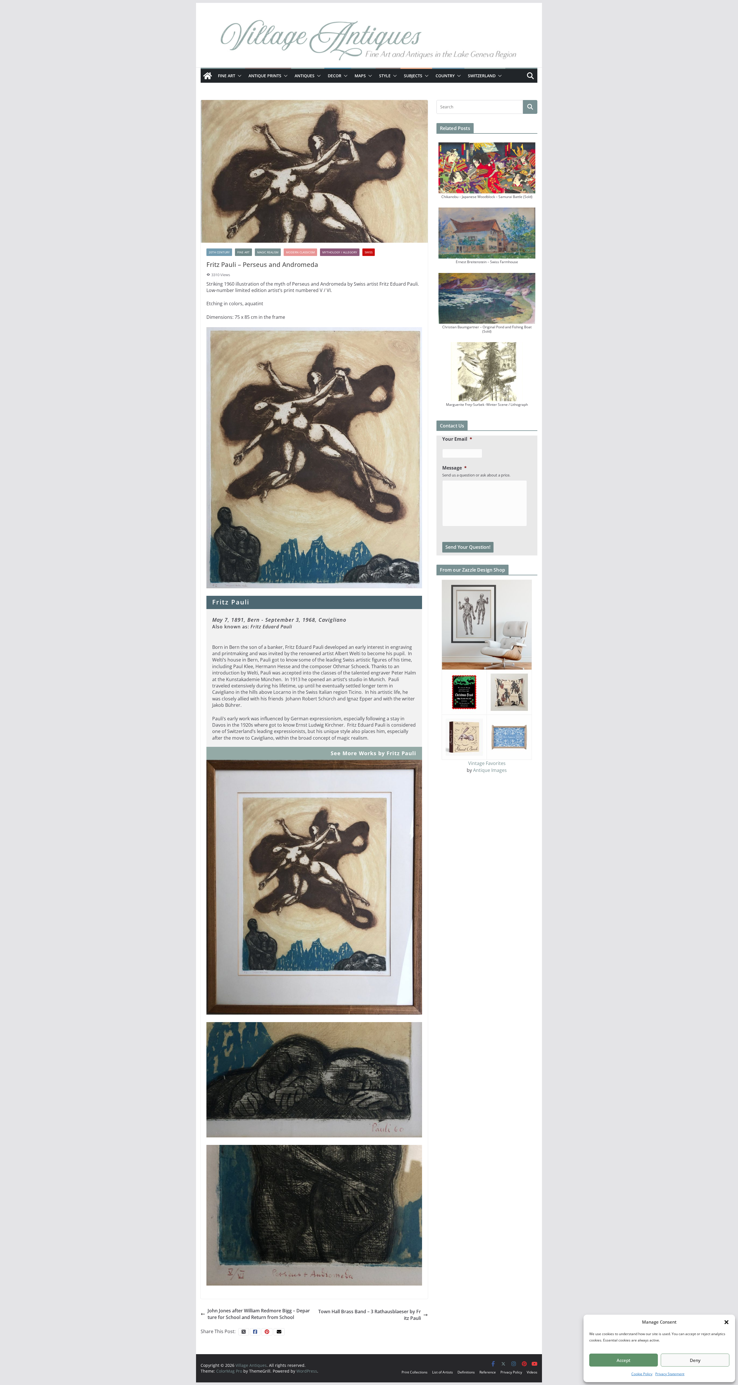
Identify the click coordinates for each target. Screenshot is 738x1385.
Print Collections (415, 1372)
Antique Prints (264, 75)
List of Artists (442, 1372)
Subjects (413, 75)
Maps (360, 75)
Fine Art (226, 75)
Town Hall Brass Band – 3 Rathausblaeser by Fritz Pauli (369, 1314)
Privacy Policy (511, 1372)
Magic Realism (267, 252)
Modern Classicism (300, 252)
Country (445, 75)
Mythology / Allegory (339, 252)
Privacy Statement (669, 1373)
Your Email (457, 439)
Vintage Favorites (487, 763)
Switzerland (482, 75)
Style (385, 75)
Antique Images (490, 770)
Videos (532, 1372)
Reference (487, 1372)
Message (454, 468)
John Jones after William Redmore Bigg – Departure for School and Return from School (259, 1313)
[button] (726, 1322)
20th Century (219, 252)
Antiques (305, 75)
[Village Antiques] (369, 42)
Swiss (368, 252)
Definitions (466, 1372)
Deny (695, 1360)
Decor (334, 75)
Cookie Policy (641, 1373)
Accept (623, 1360)
